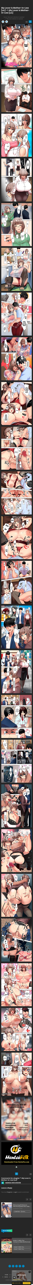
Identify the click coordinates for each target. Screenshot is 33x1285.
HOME (6, 1275)
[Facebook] (9, 1266)
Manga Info (30, 21)
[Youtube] (16, 1266)
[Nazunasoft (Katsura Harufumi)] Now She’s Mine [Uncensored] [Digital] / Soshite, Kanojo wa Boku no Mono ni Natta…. (21, 1205)
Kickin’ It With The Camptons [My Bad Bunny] (21, 1241)
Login (15, 1192)
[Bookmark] (3, 21)
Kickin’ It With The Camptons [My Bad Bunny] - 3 (21, 1249)
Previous (27, 1199)
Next (30, 1199)
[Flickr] (20, 1266)
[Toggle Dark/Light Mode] (6, 21)
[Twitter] (13, 1266)
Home (5, 17)
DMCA (6, 1277)
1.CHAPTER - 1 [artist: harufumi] (19, 1211)
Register (9, 1192)
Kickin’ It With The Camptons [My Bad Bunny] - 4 (21, 1247)
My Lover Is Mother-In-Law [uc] (16, 17)
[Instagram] (23, 1266)
